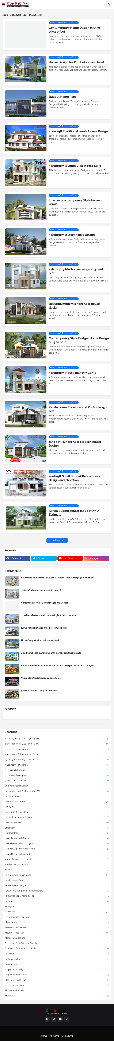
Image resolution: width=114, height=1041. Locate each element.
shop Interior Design (57, 969)
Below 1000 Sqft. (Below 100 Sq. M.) (57, 791)
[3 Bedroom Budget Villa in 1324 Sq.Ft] (25, 172)
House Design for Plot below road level (76, 62)
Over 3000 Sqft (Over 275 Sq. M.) (57, 943)
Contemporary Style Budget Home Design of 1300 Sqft (79, 340)
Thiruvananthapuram (57, 990)
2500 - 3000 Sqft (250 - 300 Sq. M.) (57, 759)
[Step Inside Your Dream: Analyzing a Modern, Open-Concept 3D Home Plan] (12, 581)
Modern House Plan (57, 933)
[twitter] (53, 1019)
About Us (54, 1036)
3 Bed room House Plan (57, 765)
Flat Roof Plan (57, 833)
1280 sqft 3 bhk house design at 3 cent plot (76, 271)
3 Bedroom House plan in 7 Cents (72, 373)
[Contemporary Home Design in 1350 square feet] (25, 34)
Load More (56, 540)
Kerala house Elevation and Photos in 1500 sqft (78, 409)
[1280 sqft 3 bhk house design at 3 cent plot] (25, 276)
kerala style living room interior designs (57, 891)
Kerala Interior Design (57, 885)
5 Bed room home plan (57, 780)
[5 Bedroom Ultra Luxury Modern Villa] (12, 694)
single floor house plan (57, 974)
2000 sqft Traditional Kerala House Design (78, 131)
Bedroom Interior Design (57, 786)
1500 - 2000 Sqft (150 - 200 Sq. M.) (57, 744)
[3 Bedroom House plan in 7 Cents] (25, 379)
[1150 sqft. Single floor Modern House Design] (25, 448)
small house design (57, 985)
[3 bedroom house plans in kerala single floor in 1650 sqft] (12, 619)
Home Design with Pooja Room (57, 849)
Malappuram (57, 922)
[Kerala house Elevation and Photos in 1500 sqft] (25, 414)
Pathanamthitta (57, 959)
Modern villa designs (57, 938)
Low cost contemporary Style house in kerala (76, 202)
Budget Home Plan (62, 96)
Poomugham (57, 964)
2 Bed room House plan (57, 749)
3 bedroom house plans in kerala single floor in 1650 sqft (48, 615)
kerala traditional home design (57, 896)
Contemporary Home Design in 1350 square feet (74, 29)
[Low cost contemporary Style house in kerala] (25, 207)
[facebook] (47, 1019)
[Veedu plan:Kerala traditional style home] (12, 681)
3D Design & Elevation (57, 770)
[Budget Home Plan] (25, 103)
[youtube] (60, 1019)
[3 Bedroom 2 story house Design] (25, 241)
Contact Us (67, 1036)
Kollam (57, 901)
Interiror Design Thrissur (57, 864)
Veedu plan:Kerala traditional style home (41, 678)
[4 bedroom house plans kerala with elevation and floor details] (12, 656)
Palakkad (57, 954)
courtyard (57, 807)
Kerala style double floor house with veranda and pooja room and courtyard (57, 665)
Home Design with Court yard (57, 843)
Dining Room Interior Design (57, 817)
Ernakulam (57, 828)
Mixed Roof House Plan (57, 927)
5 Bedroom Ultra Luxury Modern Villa (39, 690)
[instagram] (66, 1019)
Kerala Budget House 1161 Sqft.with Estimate (74, 512)
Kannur (57, 869)
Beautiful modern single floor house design (74, 305)
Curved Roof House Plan (57, 812)
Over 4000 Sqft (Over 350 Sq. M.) (57, 948)
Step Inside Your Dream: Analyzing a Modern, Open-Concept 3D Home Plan (57, 578)
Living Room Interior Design (57, 917)
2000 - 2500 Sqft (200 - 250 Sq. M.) (57, 754)
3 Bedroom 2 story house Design (72, 235)
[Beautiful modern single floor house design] (25, 310)
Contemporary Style (57, 801)
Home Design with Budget (57, 838)
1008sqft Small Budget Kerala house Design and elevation (74, 478)
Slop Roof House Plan (57, 980)
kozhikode (57, 912)
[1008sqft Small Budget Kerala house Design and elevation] (25, 483)
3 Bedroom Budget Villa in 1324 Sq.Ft (75, 166)
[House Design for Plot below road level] (25, 69)
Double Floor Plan (57, 822)
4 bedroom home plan (57, 775)
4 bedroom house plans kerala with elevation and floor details (51, 653)
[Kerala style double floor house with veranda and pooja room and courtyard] (12, 669)
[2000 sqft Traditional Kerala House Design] (25, 138)
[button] (3, 4)
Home (44, 1036)
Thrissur (57, 996)
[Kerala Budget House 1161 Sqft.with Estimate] (25, 517)
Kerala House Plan (57, 880)
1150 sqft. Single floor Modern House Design (75, 443)
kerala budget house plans (57, 875)
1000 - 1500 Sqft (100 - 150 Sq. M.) (57, 738)
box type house (57, 796)
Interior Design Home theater (57, 859)
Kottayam (57, 906)
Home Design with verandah (57, 854)
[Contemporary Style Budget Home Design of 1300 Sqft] (25, 345)
